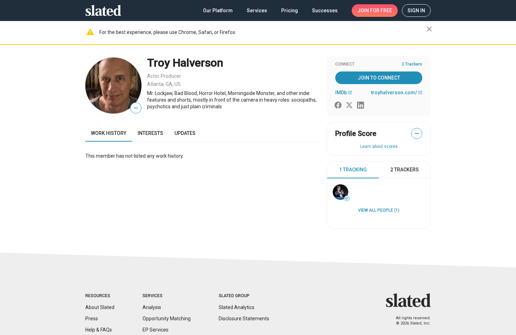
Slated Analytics (236, 307)
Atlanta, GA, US (164, 84)
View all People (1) (378, 210)
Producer (171, 76)
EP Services (155, 330)
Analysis (152, 307)
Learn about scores (379, 146)
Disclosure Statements (244, 318)
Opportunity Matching (167, 318)
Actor (153, 76)
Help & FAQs (98, 330)
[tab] (353, 170)
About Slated (99, 307)
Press (91, 318)
